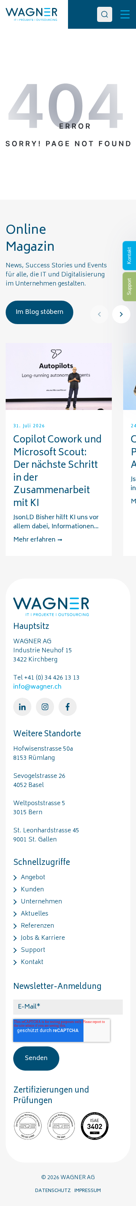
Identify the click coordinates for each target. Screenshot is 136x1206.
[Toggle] (125, 14)
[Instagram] (45, 707)
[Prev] (99, 314)
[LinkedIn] (22, 707)
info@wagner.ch (37, 687)
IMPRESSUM (87, 1191)
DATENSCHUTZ (53, 1191)
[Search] (104, 14)
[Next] (121, 314)
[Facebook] (68, 707)
